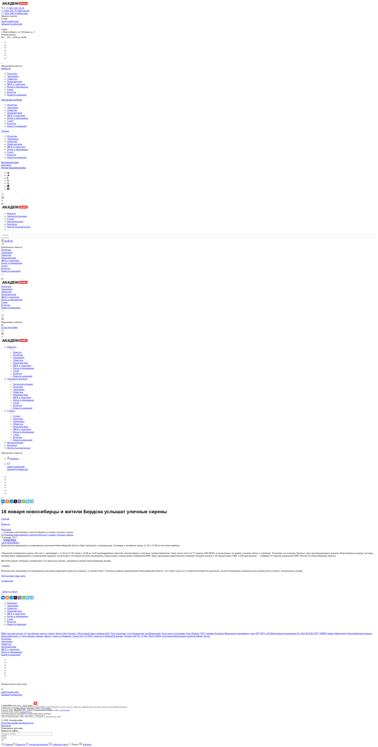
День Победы (192, 633)
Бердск (59, 633)
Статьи (5, 131)
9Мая (3, 633)
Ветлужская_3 (70, 633)
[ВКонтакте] (8, 173)
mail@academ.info (10, 21)
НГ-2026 (301, 633)
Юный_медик (203, 636)
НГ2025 (310, 633)
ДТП (202, 633)
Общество (12, 79)
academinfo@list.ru (26, 712)
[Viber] (8, 180)
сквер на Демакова (61, 636)
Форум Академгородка (13, 167)
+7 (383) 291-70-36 (15, 8)
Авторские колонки (11, 100)
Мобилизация (277, 633)
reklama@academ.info (11, 24)
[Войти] (2, 198)
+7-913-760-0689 (46, 708)
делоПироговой (153, 633)
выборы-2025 (103, 633)
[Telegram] (8, 175)
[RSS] (2, 504)
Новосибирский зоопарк (359, 633)
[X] (15, 501)
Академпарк (33, 633)
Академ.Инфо (10, 543)
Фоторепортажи (10, 162)
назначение (290, 633)
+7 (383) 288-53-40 (14, 13)
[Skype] (28, 501)
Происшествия (14, 81)
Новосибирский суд (11, 636)
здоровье (209, 633)
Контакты (6, 165)
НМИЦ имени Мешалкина (333, 633)
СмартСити (77, 636)
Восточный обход (87, 633)
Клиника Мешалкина (225, 633)
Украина (128, 636)
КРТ (257, 633)
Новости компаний (16, 95)
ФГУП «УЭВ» (140, 636)
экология (190, 636)
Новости (5, 68)
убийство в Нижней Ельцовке (108, 636)
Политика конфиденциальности (17, 723)
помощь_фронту (43, 636)
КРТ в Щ (265, 633)
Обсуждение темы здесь (13, 576)
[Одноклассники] (7, 178)
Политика (12, 73)
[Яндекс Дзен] (8, 189)
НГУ (316, 633)
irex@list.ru (47, 713)
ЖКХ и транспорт (16, 84)
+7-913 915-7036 (64, 710)
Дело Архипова (118, 633)
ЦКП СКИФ (154, 636)
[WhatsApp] (23, 501)
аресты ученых (47, 633)
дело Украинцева (135, 633)
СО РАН (88, 636)
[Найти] (3, 737)
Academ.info (7, 581)
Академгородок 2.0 (16, 633)
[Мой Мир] (11, 501)
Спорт (10, 89)
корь (252, 633)
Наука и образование (17, 87)
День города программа (173, 633)
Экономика (12, 76)
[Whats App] (8, 186)
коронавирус (243, 633)
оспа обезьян (28, 636)
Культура (11, 92)
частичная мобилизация (174, 636)
